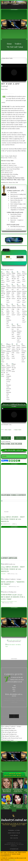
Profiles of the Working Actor (9, 601)
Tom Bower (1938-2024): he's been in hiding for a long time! (13, 597)
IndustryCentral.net (14, 820)
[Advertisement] (14, 24)
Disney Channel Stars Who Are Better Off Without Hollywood (6, 790)
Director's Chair (14, 832)
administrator (6, 523)
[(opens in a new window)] (14, 72)
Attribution (14, 848)
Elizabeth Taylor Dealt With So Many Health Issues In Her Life (18, 806)
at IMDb (8, 258)
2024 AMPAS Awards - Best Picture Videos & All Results (13, 519)
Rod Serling (14, 698)
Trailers (6, 511)
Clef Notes (4, 586)
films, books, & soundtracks (20, 259)
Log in (6, 438)
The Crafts (14, 838)
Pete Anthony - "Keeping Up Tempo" (13, 583)
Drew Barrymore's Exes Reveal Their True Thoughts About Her (18, 790)
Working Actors (14, 830)
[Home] (14, 815)
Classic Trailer (17, 429)
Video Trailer (8, 429)
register (20, 438)
